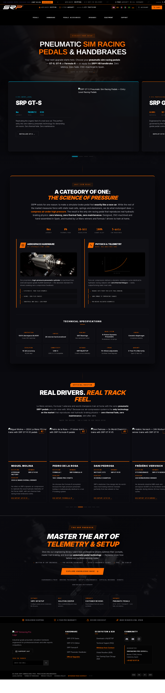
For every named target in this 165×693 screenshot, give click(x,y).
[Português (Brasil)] (129, 7)
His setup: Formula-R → (63, 498)
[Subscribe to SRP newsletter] (46, 662)
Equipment (108, 17)
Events (120, 580)
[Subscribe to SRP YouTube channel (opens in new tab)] (132, 639)
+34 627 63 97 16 (133, 660)
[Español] (117, 7)
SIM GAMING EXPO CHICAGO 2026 (27, 2)
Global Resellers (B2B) (104, 652)
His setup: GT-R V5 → (20, 498)
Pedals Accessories (72, 17)
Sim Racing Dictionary (82, 584)
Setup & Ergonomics (88, 580)
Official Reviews (107, 580)
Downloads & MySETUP (105, 638)
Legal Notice (17, 676)
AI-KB (91, 675)
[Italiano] (125, 7)
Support (124, 17)
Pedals (36, 17)
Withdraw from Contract (105, 648)
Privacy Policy (46, 676)
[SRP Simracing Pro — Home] (22, 633)
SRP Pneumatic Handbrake (76, 652)
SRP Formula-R (72, 647)
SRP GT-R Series (73, 638)
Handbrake (51, 17)
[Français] (121, 7)
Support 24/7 (24, 651)
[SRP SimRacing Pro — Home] (13, 7)
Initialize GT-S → (27, 134)
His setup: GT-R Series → (146, 498)
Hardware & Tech (49, 580)
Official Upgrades (73, 657)
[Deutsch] (133, 7)
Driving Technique (68, 580)
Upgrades (92, 17)
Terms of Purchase (31, 676)
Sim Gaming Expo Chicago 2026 (106, 658)
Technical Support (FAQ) (105, 643)
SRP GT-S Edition (73, 643)
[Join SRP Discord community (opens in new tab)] (126, 639)
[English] (113, 7)
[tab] (75, 156)
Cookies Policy (60, 676)
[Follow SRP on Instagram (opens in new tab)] (138, 639)
